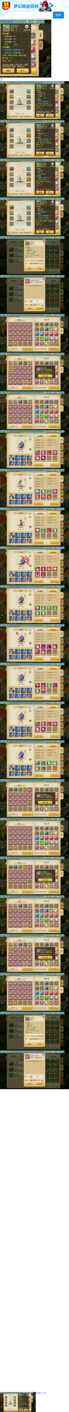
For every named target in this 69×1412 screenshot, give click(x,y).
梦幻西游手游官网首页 (6, 6)
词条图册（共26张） (41, 1393)
